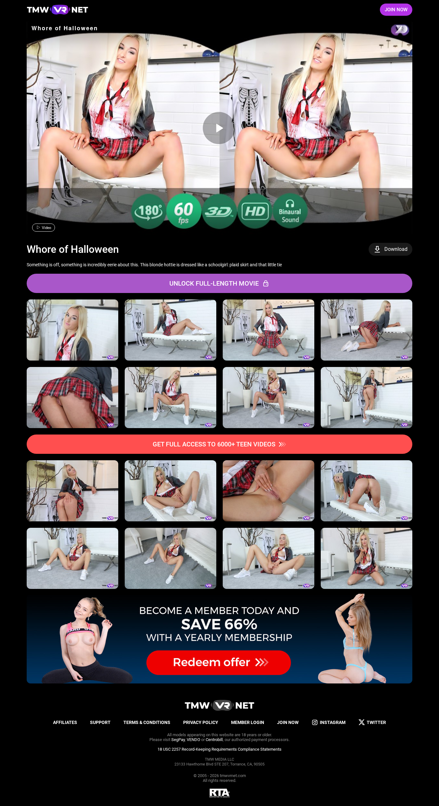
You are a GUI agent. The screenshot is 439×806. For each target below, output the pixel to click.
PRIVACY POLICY (200, 722)
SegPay (178, 739)
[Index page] (57, 10)
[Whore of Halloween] (219, 128)
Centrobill (214, 739)
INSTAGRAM (332, 722)
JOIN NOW (396, 10)
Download (396, 249)
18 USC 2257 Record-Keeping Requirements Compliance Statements (219, 749)
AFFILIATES (65, 722)
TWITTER (376, 722)
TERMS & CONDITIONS (146, 722)
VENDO (193, 739)
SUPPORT (100, 722)
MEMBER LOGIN (247, 722)
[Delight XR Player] (393, 29)
